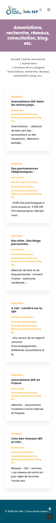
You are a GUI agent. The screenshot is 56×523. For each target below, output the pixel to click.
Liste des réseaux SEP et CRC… (27, 440)
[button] (49, 9)
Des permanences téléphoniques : (24, 170)
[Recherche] (39, 9)
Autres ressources (34, 59)
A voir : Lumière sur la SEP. (26, 310)
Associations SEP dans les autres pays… (27, 103)
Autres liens (29, 63)
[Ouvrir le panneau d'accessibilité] (50, 509)
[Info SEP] (22, 9)
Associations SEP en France (25, 381)
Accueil (15, 59)
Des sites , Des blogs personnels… (26, 242)
